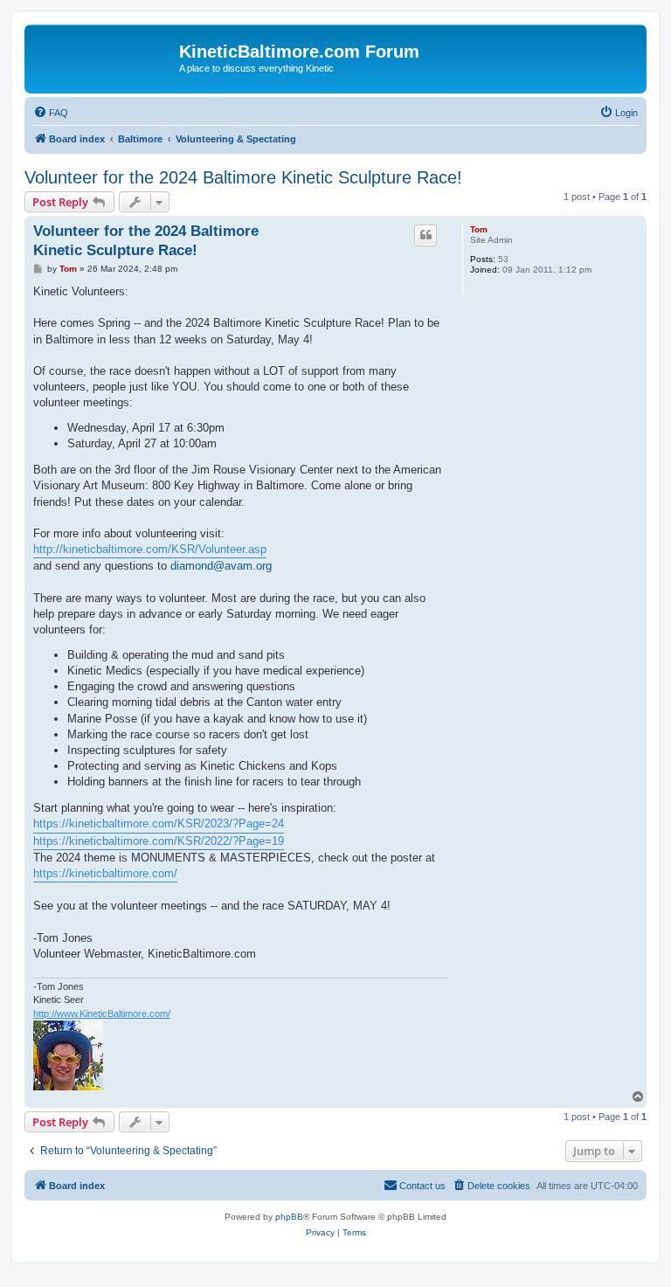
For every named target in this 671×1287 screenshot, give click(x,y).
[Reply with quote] (425, 235)
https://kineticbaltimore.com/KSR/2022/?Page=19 (158, 841)
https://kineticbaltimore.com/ (105, 873)
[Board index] (104, 57)
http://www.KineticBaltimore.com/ (101, 1013)
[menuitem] (50, 112)
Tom (479, 229)
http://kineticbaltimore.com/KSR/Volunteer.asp (149, 549)
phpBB (289, 1216)
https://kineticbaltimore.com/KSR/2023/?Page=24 (158, 823)
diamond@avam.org (221, 565)
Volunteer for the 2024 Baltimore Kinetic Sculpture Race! (243, 177)
